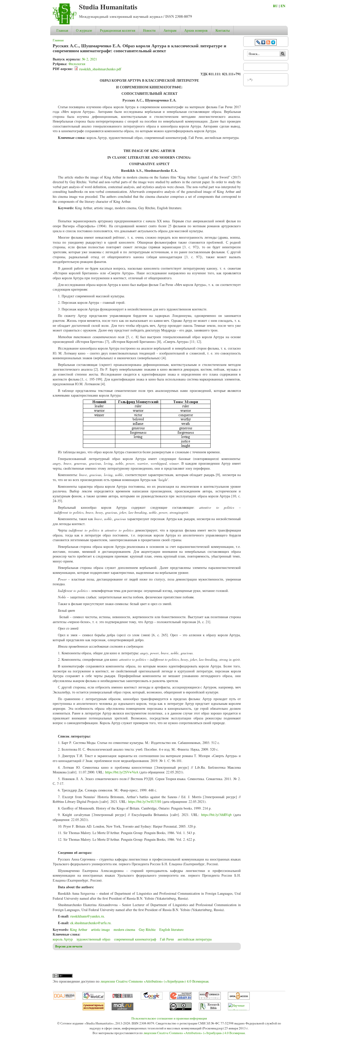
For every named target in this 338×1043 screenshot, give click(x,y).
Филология (77, 63)
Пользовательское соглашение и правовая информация (169, 1018)
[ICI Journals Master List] (210, 998)
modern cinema (124, 929)
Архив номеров (196, 30)
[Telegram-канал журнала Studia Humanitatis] (273, 43)
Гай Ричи (167, 939)
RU (275, 5)
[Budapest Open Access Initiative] (239, 998)
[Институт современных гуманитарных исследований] (93, 1009)
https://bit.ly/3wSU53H (144, 801)
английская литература (195, 939)
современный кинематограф (135, 939)
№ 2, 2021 (89, 59)
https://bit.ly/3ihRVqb (216, 814)
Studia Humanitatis (108, 7)
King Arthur (78, 929)
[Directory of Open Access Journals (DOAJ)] (64, 998)
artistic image (100, 929)
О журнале (84, 30)
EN (283, 5)
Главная (62, 30)
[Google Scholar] (152, 998)
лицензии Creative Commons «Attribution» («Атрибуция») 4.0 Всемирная (154, 981)
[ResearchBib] (210, 1009)
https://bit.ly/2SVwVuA (121, 772)
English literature (171, 929)
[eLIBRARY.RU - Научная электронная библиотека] (181, 998)
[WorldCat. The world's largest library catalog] (93, 998)
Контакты (223, 30)
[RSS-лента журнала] (268, 43)
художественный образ (93, 939)
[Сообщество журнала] (258, 43)
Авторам (170, 30)
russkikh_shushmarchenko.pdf (100, 69)
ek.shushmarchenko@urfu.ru (90, 922)
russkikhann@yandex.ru (87, 916)
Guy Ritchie (147, 929)
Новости (149, 30)
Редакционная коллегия (117, 30)
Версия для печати (68, 946)
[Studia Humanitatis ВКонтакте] (263, 43)
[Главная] (64, 23)
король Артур (63, 939)
